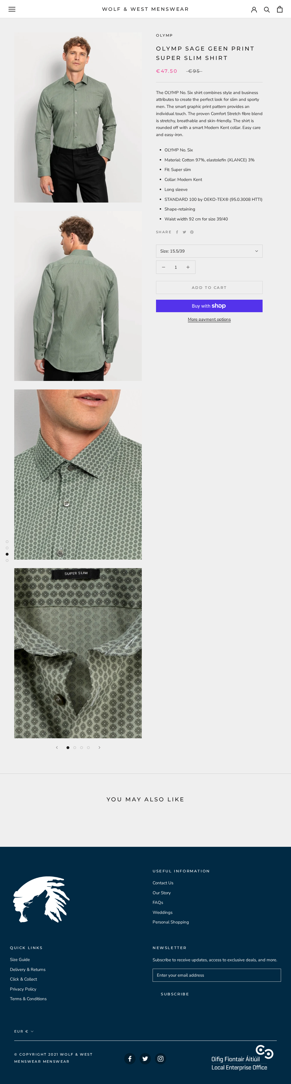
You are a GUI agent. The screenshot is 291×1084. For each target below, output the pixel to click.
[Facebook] (177, 232)
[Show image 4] (88, 747)
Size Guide (20, 959)
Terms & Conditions (28, 999)
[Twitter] (184, 232)
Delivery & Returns (27, 969)
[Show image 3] (81, 747)
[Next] (99, 747)
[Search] (267, 9)
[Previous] (57, 747)
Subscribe (175, 994)
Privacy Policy (23, 989)
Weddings (162, 912)
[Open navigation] (12, 9)
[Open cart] (279, 9)
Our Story (162, 893)
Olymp (164, 35)
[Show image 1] (67, 747)
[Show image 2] (74, 747)
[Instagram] (160, 1058)
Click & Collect (23, 979)
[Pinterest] (192, 232)
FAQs (158, 902)
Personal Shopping (171, 922)
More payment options (209, 319)
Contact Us (163, 883)
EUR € (21, 1031)
